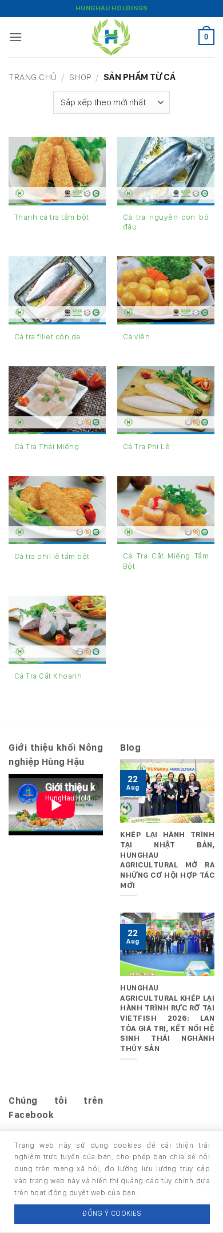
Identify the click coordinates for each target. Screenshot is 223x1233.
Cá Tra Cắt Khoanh (48, 675)
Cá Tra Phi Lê (146, 446)
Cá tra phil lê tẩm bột (52, 556)
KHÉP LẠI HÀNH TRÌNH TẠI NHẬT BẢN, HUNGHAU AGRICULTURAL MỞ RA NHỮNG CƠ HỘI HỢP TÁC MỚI (167, 859)
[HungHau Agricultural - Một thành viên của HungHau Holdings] (111, 37)
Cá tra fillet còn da (47, 336)
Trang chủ (33, 77)
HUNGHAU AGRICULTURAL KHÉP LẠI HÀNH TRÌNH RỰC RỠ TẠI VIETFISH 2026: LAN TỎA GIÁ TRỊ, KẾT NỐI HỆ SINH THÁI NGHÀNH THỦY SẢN (167, 1018)
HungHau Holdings (111, 8)
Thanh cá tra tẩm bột (51, 216)
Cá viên (136, 336)
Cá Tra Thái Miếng (46, 446)
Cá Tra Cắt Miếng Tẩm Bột (166, 560)
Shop (80, 77)
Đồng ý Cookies (111, 1213)
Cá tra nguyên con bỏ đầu (166, 222)
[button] (16, 37)
